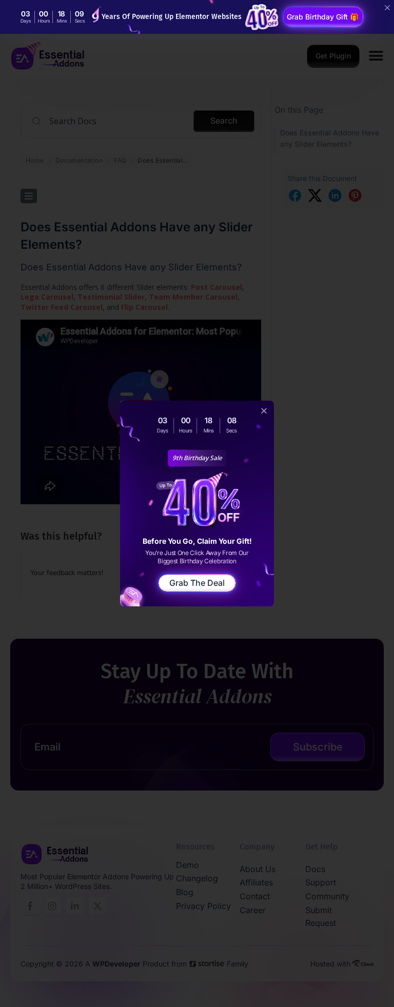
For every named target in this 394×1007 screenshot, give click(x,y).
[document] (197, 503)
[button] (264, 410)
